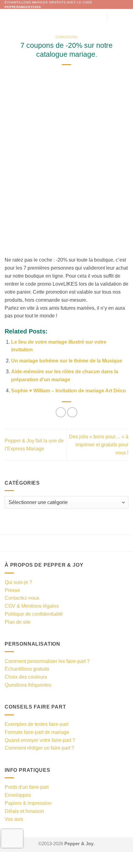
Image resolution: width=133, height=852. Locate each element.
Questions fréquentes (28, 685)
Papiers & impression (28, 803)
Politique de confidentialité (34, 614)
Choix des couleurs (26, 677)
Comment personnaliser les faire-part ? (47, 661)
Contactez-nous (22, 598)
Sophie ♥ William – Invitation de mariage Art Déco (68, 390)
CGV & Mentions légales (32, 606)
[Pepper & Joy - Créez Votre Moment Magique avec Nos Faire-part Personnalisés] (66, 17)
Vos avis (14, 819)
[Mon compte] (115, 17)
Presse (12, 590)
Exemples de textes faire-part (36, 724)
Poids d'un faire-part (27, 787)
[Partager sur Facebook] (61, 412)
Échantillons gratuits (27, 669)
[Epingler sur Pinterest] (72, 412)
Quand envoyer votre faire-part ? (40, 740)
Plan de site (18, 622)
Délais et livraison (24, 811)
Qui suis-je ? (18, 582)
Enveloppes (18, 795)
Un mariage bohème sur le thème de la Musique (66, 360)
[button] (8, 17)
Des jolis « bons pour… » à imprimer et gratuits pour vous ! (98, 444)
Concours (66, 37)
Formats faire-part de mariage (37, 732)
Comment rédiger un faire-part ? (39, 748)
